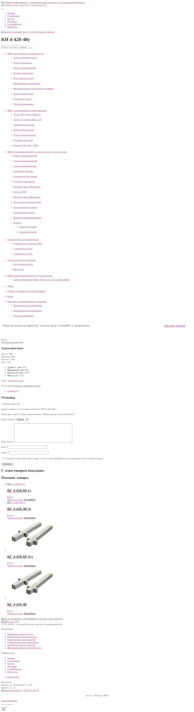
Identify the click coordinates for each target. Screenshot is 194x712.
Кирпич (17, 223)
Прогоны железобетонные (27, 186)
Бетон (10, 296)
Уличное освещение (23, 316)
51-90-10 (29, 32)
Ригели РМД (20, 192)
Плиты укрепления (23, 93)
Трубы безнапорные (23, 104)
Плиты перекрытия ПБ (25, 155)
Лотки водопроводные (25, 57)
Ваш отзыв (7, 441)
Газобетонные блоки (24, 212)
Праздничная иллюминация (27, 305)
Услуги (11, 18)
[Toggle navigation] (2, 8)
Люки (10, 286)
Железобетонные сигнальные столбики (33, 88)
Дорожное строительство (20, 634)
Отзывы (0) (13, 391)
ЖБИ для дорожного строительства (25, 53)
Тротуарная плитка (23, 264)
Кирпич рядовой (28, 227)
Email (5, 452)
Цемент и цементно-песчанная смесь (26, 291)
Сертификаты (14, 24)
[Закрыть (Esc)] (11, 704)
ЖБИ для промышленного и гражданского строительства (37, 152)
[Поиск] (31, 47)
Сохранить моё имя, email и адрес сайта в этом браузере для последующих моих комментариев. (54, 458)
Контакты (12, 27)
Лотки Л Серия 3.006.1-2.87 (27, 119)
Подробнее (29, 499)
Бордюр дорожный (23, 73)
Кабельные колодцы (23, 130)
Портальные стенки (23, 78)
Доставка (12, 21)
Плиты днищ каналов (24, 135)
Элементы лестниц (23, 171)
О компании (13, 16)
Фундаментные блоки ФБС (27, 202)
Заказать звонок (46, 32)
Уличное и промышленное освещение (27, 301)
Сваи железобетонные (24, 166)
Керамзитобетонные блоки (27, 217)
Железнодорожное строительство (24, 648)
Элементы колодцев (23, 124)
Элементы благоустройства (21, 260)
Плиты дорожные (22, 63)
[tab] (100, 391)
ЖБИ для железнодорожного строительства (29, 275)
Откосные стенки (22, 99)
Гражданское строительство (21, 639)
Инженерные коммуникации (22, 637)
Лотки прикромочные (24, 68)
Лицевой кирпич (28, 232)
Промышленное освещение (27, 310)
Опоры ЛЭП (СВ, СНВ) (25, 145)
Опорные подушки (23, 140)
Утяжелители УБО (23, 248)
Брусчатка (18, 269)
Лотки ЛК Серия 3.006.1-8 (27, 114)
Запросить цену (16, 380)
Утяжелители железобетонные (23, 239)
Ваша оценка (9, 419)
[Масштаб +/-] (2, 704)
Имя (4, 447)
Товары (11, 13)
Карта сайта (13, 677)
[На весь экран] (5, 704)
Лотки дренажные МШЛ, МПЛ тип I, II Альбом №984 (41, 279)
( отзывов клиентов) (12, 342)
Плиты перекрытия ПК (25, 161)
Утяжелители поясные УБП (27, 243)
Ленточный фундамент (25, 207)
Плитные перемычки (24, 181)
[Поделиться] (8, 704)
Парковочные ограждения (26, 83)
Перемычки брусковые (25, 176)
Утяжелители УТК (23, 254)
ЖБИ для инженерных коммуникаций (27, 110)
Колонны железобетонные (27, 197)
